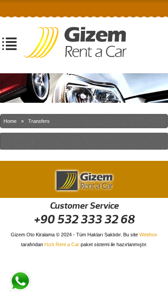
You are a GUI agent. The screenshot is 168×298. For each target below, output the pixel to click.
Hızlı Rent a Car (61, 244)
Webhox (148, 234)
